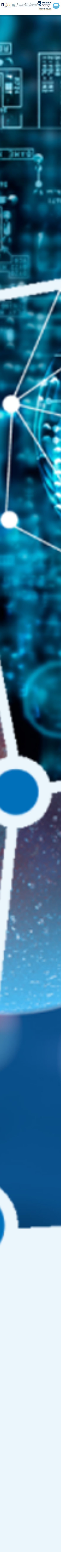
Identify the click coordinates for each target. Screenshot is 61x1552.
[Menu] (56, 6)
